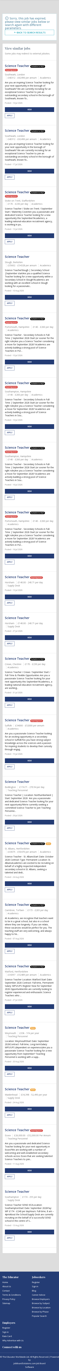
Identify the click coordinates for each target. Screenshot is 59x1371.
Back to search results (31, 32)
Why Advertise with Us (13, 1340)
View (29, 109)
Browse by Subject (41, 1303)
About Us (6, 1286)
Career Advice (38, 1294)
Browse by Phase (40, 1311)
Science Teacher (17, 66)
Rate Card (7, 1336)
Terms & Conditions (11, 1294)
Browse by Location (41, 1307)
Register (36, 1282)
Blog (34, 1290)
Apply (9, 115)
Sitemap (6, 1303)
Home (5, 1282)
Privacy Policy (8, 1299)
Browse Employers (41, 1299)
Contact (6, 1290)
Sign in (35, 1286)
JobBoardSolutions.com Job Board (29, 1363)
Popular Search (39, 1316)
